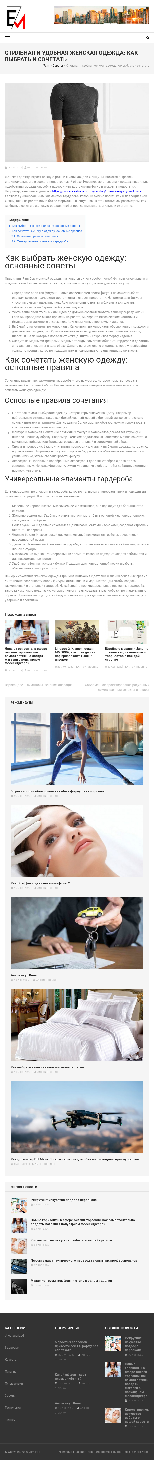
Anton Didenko (37, 167)
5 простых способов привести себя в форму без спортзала (57, 791)
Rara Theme (102, 1452)
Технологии (13, 1407)
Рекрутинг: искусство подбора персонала (64, 1200)
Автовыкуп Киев (24, 975)
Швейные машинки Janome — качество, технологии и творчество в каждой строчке (126, 654)
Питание (10, 1371)
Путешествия (14, 1383)
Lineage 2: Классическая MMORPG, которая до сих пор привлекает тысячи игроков (75, 654)
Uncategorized (14, 1335)
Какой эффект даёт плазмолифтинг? (40, 883)
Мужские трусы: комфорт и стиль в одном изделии (71, 1281)
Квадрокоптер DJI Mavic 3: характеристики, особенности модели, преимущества (75, 1159)
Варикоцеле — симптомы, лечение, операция (38, 685)
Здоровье (12, 1347)
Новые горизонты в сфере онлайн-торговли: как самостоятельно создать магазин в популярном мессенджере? (26, 656)
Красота (10, 1359)
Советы (10, 1395)
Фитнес (10, 1419)
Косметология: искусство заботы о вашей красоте (71, 1240)
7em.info (34, 1452)
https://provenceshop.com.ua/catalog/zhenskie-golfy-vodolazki (97, 191)
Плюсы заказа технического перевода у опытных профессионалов (84, 1260)
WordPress (141, 1452)
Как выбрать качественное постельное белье (47, 1067)
